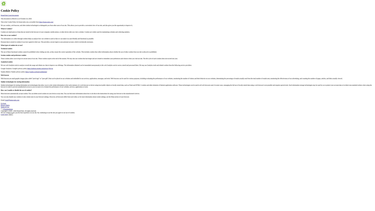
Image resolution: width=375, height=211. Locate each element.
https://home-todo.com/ (46, 22)
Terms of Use (5, 107)
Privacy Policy (5, 105)
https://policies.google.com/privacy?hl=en (40, 68)
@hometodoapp (8, 109)
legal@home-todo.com (12, 100)
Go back (3, 103)
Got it (10, 114)
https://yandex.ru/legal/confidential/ (36, 72)
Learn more (4, 114)
